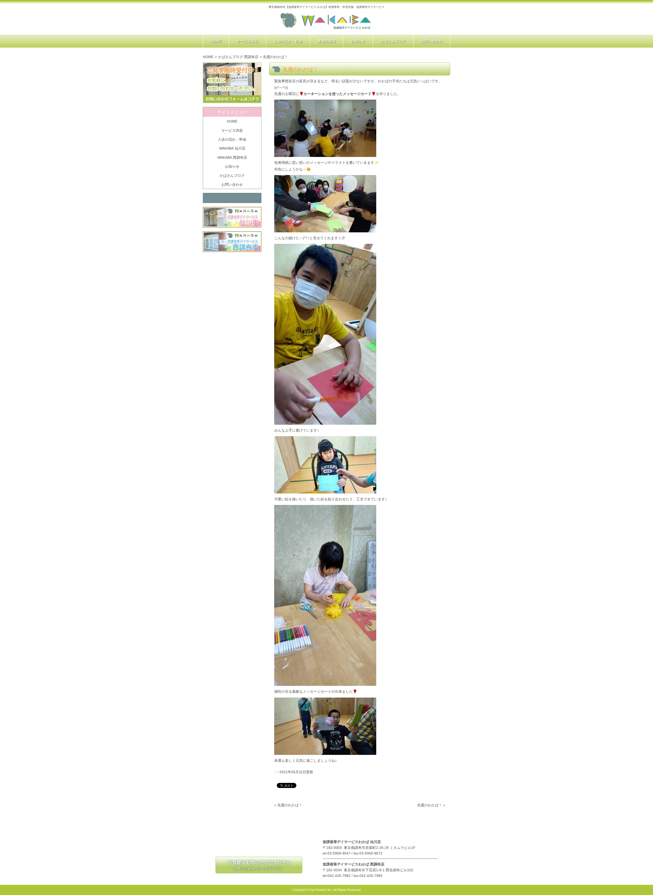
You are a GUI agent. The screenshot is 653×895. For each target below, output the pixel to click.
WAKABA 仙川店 (232, 148)
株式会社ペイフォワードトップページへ (326, 21)
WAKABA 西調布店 (232, 157)
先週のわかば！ (289, 805)
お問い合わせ (232, 184)
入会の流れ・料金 (232, 139)
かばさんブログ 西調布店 (238, 57)
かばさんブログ (232, 175)
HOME (208, 57)
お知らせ (232, 166)
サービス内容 (232, 130)
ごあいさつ (264, 829)
